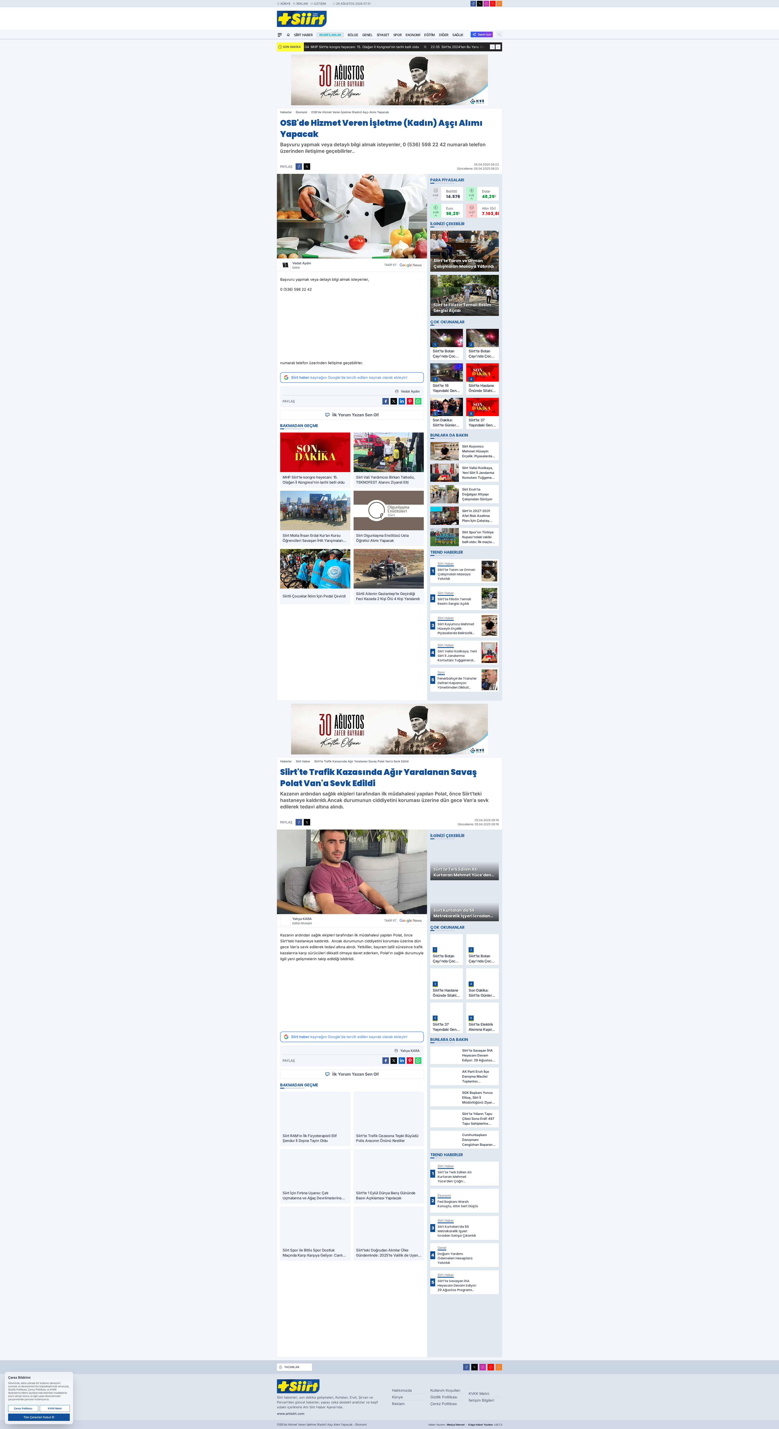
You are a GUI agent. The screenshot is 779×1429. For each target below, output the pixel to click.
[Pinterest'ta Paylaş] (410, 401)
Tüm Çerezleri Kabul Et (39, 1417)
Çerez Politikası (443, 1404)
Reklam (302, 3)
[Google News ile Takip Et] (410, 265)
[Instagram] (486, 3)
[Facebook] (473, 3)
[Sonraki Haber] (498, 46)
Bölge (353, 35)
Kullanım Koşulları (445, 1390)
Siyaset (383, 35)
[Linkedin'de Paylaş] (402, 401)
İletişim (320, 3)
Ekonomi (413, 35)
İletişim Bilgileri (481, 1400)
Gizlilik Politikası (443, 1397)
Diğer (443, 35)
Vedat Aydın (301, 265)
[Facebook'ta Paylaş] (299, 166)
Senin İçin (484, 34)
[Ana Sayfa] (288, 35)
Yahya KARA (302, 921)
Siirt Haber (303, 35)
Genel (367, 35)
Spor (397, 35)
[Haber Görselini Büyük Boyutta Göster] (352, 216)
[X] (480, 3)
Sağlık (457, 35)
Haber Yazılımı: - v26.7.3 (465, 1424)
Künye (285, 3)
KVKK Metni (479, 1393)
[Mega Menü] (280, 35)
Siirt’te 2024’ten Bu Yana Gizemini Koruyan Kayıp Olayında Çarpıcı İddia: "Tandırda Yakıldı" (382, 47)
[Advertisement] (352, 327)
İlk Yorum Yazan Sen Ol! (355, 414)
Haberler (286, 112)
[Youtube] (493, 3)
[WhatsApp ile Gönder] (418, 401)
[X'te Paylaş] (307, 166)
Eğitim (429, 35)
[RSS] (499, 3)
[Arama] (499, 34)
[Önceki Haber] (492, 46)
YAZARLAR (291, 1367)
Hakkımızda (402, 1390)
